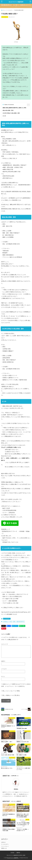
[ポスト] (3, 626)
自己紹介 (12, 852)
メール (3, 668)
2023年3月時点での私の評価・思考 (11, 113)
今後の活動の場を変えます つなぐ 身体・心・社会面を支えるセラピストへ (16, 5)
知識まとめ (4, 848)
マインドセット (5, 846)
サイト (3, 676)
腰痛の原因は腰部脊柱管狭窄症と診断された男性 (14, 107)
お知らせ (3, 842)
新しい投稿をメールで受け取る (11, 695)
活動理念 (18, 852)
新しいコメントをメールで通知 (11, 691)
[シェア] (8, 626)
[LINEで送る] (22, 626)
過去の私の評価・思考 (8, 110)
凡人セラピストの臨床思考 (16, 1)
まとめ (4, 115)
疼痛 (11, 621)
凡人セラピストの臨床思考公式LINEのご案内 (16, 855)
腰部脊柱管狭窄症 (20, 621)
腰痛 (14, 621)
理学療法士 (6, 621)
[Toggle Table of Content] (27, 105)
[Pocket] (3, 628)
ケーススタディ (5, 16)
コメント (4, 644)
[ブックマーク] (15, 626)
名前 (3, 661)
